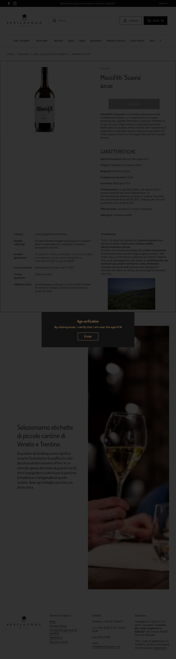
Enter (88, 336)
